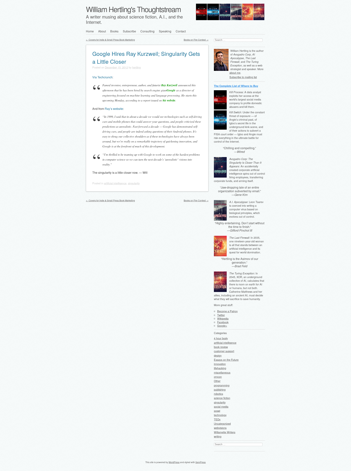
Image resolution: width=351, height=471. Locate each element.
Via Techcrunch (102, 77)
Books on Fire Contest (196, 39)
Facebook (223, 322)
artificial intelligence (115, 183)
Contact (181, 31)
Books (114, 31)
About (102, 31)
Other (217, 381)
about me (234, 73)
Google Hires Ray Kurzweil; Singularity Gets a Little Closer (146, 57)
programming (221, 385)
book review (221, 347)
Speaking (165, 31)
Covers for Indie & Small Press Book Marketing (110, 39)
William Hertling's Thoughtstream (133, 9)
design (218, 355)
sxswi (217, 411)
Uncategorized (222, 423)
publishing (220, 389)
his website (169, 100)
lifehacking (220, 368)
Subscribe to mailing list (243, 77)
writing (217, 436)
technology (220, 415)
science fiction (222, 398)
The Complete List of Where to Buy (236, 86)
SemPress (200, 462)
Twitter (221, 315)
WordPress (174, 462)
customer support (224, 351)
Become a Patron (227, 311)
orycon (218, 377)
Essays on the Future (226, 360)
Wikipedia (223, 318)
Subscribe (129, 31)
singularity (134, 183)
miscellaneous (222, 372)
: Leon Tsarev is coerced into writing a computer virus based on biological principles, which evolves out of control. (246, 209)
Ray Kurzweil (169, 85)
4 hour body (221, 338)
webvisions (220, 428)
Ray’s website (114, 109)
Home (90, 31)
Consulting (147, 31)
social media (221, 406)
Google (171, 90)
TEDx (217, 419)
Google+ (222, 325)
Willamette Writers (224, 432)
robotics (218, 394)
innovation (220, 364)
